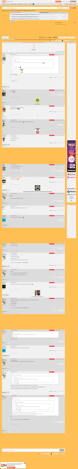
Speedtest (30, 4)
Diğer (25, 4)
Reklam (70, 4)
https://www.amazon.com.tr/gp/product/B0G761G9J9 (49, 16)
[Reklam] (33, 4)
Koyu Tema (60, 4)
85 (69, 40)
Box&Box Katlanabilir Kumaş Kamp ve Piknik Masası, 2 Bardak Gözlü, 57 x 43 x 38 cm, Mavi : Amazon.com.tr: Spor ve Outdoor (26, 14)
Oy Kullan (33, 49)
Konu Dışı (27, 39)
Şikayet (63, 54)
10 (64, 40)
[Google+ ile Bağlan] (68, 1)
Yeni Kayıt (73, 1)
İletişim (66, 4)
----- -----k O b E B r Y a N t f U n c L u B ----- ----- (37, 296)
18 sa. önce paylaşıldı (64, 16)
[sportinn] (71, 195)
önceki (54, 40)
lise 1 (34, 44)
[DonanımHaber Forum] (7, 1)
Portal (8, 4)
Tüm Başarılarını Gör (5, 88)
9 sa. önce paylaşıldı (64, 14)
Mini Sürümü (71, 198)
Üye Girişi (57, 1)
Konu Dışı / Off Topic (23, 39)
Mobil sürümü (72, 197)
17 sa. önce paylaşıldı (64, 18)
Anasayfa (4, 4)
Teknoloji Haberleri (13, 4)
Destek (74, 4)
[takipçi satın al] (71, 189)
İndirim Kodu (21, 4)
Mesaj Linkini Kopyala (58, 54)
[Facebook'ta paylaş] (62, 77)
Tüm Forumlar (17, 39)
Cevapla (12, 39)
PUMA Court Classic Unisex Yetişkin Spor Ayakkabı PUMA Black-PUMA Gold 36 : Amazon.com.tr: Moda (26, 16)
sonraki (73, 40)
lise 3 (34, 47)
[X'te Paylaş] (63, 77)
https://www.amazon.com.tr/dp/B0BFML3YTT (48, 14)
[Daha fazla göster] (13, 20)
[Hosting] (71, 192)
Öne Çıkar (5, 39)
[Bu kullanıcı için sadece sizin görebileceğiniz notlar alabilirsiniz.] (2, 62)
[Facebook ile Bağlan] (66, 1)
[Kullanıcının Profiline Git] (4, 59)
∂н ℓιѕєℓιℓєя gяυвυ (37, 128)
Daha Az (74, 22)
